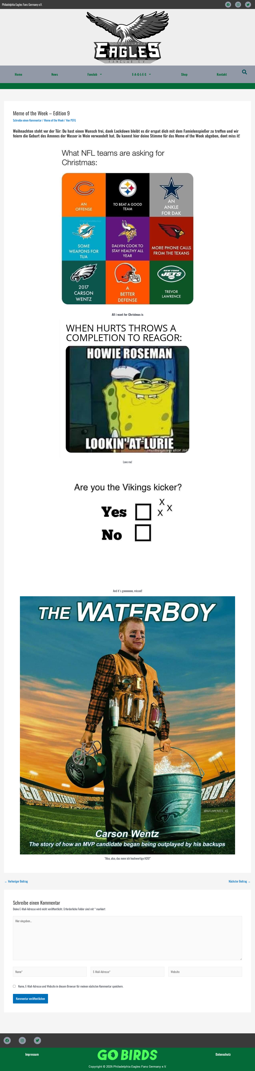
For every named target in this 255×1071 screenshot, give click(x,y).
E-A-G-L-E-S (139, 74)
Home (18, 74)
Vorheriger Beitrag (16, 881)
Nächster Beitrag (240, 881)
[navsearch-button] (244, 72)
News (54, 74)
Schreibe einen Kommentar (27, 120)
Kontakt (222, 74)
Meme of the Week (54, 120)
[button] (95, 74)
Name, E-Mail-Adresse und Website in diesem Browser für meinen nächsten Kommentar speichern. (70, 986)
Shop (184, 74)
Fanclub (92, 74)
